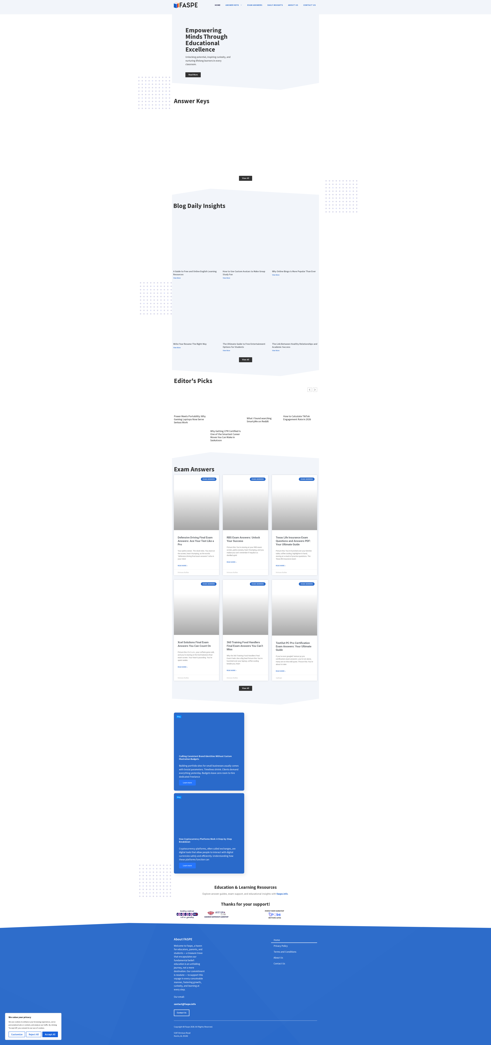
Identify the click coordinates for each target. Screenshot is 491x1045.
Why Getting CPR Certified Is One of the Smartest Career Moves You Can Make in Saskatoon (225, 436)
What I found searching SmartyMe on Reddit (259, 420)
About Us (293, 5)
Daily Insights (275, 5)
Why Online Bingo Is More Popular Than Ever (294, 271)
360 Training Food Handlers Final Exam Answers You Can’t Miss (245, 646)
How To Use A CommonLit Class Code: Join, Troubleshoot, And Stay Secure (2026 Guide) (246, 168)
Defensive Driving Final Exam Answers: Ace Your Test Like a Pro (196, 541)
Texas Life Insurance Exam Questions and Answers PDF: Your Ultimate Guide (293, 541)
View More (177, 278)
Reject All (34, 1034)
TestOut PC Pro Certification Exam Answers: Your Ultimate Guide (293, 646)
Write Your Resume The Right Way (190, 343)
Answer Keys (232, 5)
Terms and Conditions (285, 951)
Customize (17, 1034)
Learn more (187, 782)
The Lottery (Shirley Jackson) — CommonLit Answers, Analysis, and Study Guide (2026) (197, 168)
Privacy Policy (281, 945)
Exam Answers (254, 5)
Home (217, 5)
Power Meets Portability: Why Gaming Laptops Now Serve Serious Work (190, 419)
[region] (33, 1026)
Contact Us (309, 5)
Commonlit (180, 131)
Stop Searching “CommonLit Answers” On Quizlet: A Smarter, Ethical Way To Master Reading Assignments (291, 166)
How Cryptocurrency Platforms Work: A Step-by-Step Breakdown (205, 840)
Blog (178, 717)
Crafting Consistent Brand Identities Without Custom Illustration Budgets (205, 757)
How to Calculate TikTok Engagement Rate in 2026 (297, 418)
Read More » (183, 566)
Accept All (50, 1034)
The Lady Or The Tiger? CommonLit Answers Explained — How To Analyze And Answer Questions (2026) (209, 135)
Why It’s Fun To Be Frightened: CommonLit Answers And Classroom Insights (281, 135)
